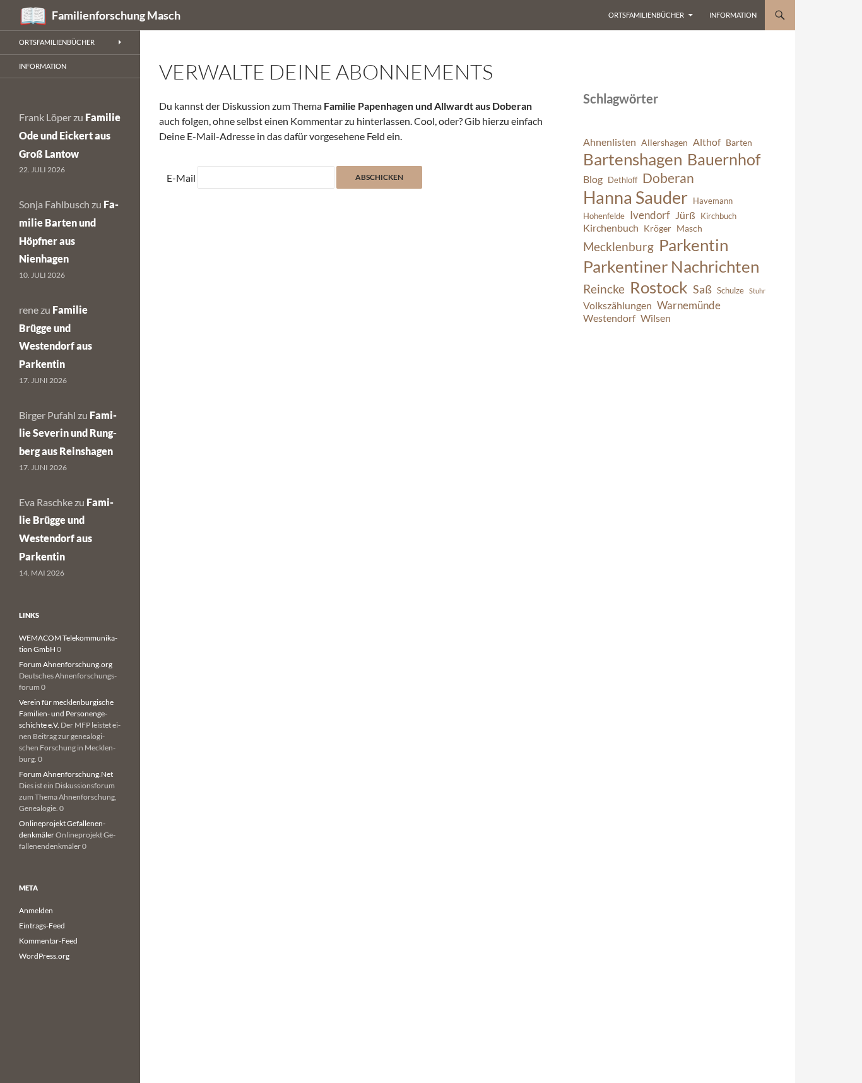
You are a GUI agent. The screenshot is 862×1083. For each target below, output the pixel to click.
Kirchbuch (718, 216)
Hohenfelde (604, 216)
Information (733, 15)
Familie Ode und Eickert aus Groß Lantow (70, 135)
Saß (702, 289)
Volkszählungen (617, 305)
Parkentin (693, 245)
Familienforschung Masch (116, 15)
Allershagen (664, 142)
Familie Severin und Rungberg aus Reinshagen (68, 433)
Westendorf (609, 318)
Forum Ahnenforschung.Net (66, 774)
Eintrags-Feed (42, 925)
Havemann (713, 201)
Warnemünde (689, 305)
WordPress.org (44, 956)
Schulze (730, 290)
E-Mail (181, 178)
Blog (593, 179)
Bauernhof (723, 159)
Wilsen (656, 318)
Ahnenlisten (609, 142)
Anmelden (36, 910)
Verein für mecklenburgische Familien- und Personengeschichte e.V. (66, 713)
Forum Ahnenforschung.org (65, 664)
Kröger (657, 228)
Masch (689, 228)
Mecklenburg (618, 246)
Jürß (685, 215)
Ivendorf (650, 215)
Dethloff (622, 180)
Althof (707, 142)
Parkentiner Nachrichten (671, 266)
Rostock (659, 287)
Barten (739, 142)
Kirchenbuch (611, 228)
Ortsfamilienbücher (646, 15)
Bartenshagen (632, 159)
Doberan (668, 178)
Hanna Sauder (635, 197)
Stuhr (757, 291)
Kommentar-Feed (48, 940)
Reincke (604, 288)
